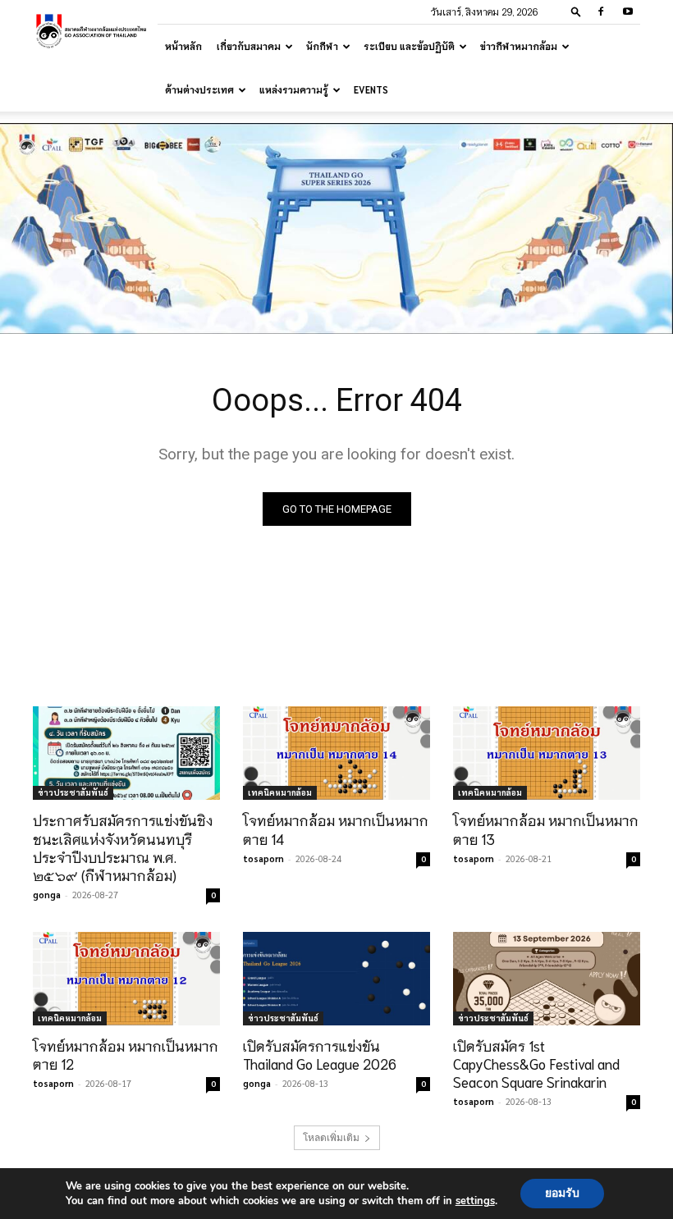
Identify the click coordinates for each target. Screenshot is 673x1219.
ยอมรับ (562, 1193)
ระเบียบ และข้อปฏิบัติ (409, 46)
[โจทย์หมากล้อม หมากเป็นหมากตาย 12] (126, 978)
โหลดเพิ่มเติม (331, 1137)
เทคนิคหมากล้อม (280, 792)
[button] (576, 11)
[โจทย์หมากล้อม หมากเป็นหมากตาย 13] (546, 753)
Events (371, 89)
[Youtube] (628, 11)
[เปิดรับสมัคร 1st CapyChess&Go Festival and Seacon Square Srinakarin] (546, 978)
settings (475, 1201)
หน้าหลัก (183, 46)
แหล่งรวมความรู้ (293, 89)
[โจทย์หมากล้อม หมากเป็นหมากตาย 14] (336, 753)
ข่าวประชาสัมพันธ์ (73, 792)
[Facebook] (600, 11)
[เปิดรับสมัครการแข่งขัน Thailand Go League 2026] (336, 978)
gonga (47, 894)
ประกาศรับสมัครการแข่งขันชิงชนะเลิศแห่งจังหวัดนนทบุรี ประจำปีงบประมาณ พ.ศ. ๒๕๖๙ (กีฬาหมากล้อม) (123, 846)
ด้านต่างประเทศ (199, 89)
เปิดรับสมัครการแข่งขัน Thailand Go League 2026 (319, 1054)
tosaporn (263, 858)
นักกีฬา (322, 46)
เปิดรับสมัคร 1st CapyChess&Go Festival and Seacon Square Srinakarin (536, 1063)
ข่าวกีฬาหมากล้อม (518, 46)
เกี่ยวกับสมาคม (249, 46)
